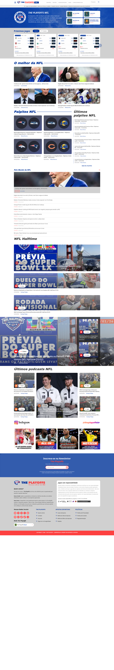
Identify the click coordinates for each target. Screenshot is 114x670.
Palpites (55, 2)
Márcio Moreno (24, 136)
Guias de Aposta (62, 513)
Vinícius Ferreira (24, 107)
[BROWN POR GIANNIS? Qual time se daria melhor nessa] (46, 439)
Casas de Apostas (62, 2)
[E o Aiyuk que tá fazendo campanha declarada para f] (24, 439)
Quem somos (41, 513)
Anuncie (40, 518)
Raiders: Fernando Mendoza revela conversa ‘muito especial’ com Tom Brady (34, 105)
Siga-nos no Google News (44, 521)
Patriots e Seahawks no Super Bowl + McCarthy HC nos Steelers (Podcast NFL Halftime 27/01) (23, 391)
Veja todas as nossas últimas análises (22, 52)
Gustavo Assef (20, 230)
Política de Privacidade (83, 513)
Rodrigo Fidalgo (24, 292)
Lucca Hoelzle (24, 85)
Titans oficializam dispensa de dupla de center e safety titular (29, 219)
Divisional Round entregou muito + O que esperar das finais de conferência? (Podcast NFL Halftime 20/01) (24, 415)
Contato (40, 515)
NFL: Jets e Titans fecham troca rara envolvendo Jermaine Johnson (30, 233)
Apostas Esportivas (63, 509)
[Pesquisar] (98, 2)
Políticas (78, 509)
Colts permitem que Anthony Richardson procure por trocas (29, 228)
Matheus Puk (68, 85)
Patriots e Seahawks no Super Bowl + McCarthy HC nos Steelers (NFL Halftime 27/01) (36, 290)
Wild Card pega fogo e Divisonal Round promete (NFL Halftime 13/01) (32, 312)
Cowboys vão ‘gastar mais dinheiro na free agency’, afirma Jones (31, 83)
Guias (69, 2)
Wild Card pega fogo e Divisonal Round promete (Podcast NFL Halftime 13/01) (90, 391)
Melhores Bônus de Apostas (65, 518)
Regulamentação (81, 518)
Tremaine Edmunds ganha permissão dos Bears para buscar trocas (31, 223)
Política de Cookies (82, 515)
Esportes (49, 2)
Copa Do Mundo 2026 (78, 2)
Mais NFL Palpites (87, 165)
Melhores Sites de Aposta (64, 515)
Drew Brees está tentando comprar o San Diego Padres (28, 214)
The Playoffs (40, 509)
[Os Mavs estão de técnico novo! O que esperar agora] (89, 439)
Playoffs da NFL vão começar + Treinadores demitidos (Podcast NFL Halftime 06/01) (89, 415)
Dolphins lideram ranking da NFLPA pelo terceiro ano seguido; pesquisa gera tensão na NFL (37, 209)
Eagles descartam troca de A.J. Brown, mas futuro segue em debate (76, 83)
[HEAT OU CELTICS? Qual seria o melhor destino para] (68, 439)
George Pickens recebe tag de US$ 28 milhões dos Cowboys (74, 105)
